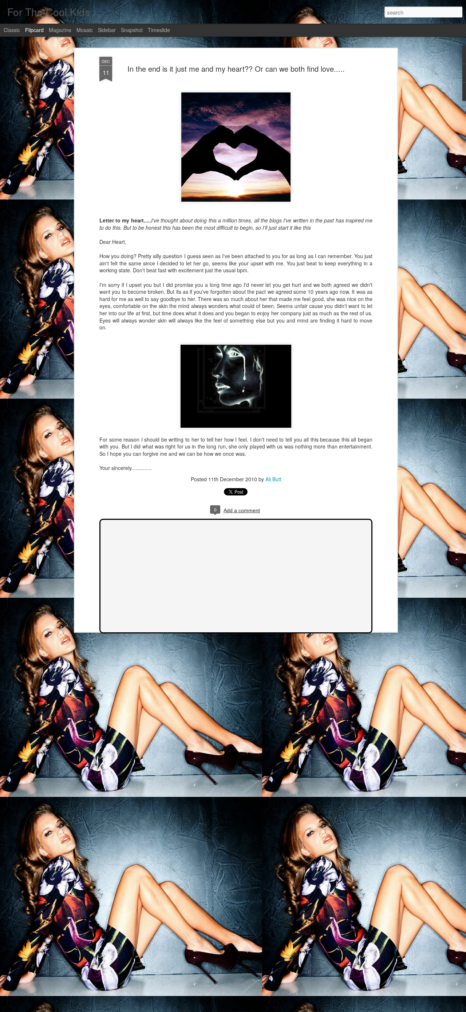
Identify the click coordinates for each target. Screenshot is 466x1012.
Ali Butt (273, 479)
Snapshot (132, 29)
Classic (12, 29)
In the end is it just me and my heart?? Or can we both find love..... (236, 68)
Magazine (60, 29)
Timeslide (159, 29)
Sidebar (107, 29)
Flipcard (34, 29)
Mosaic (84, 29)
